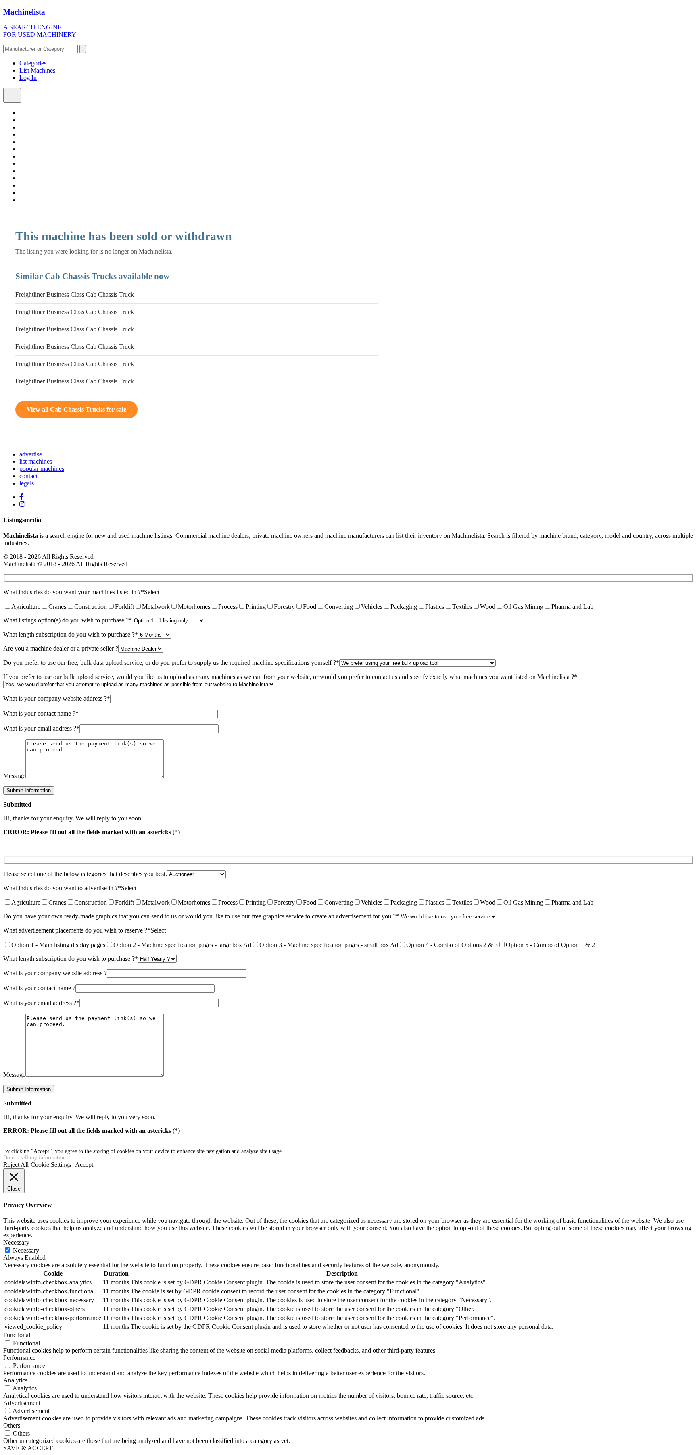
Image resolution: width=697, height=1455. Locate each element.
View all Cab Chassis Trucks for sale (76, 409)
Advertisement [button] (21, 1402)
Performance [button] (19, 1357)
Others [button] (11, 1425)
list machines (35, 461)
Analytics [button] (15, 1380)
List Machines (37, 70)
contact (28, 476)
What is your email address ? (41, 728)
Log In (28, 77)
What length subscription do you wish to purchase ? (70, 634)
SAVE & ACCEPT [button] (28, 1448)
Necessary (26, 1250)
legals (26, 483)
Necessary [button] (16, 1242)
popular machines (41, 468)
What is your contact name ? (41, 713)
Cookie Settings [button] (51, 1164)
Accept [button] (84, 1164)
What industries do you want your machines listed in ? (73, 592)
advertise (30, 454)
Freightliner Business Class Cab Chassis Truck (74, 294)
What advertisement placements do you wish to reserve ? (76, 930)
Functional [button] (16, 1335)
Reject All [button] (16, 1164)
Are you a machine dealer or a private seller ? (60, 648)
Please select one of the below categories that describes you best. (85, 873)
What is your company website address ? (56, 698)
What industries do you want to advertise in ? (62, 888)
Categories (32, 63)
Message (14, 775)
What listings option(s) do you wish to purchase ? (67, 620)
